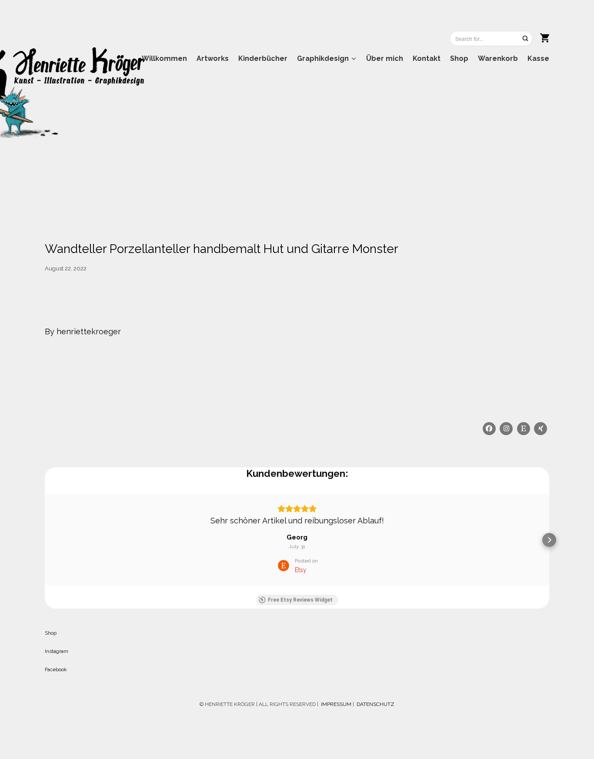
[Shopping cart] (544, 37)
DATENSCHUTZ (375, 704)
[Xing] (541, 428)
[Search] (525, 38)
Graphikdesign (323, 58)
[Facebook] (489, 428)
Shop (459, 58)
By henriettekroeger (83, 331)
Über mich (384, 58)
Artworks (213, 58)
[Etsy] (523, 428)
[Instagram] (506, 428)
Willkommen (164, 58)
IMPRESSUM (335, 704)
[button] (45, 540)
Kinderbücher (262, 58)
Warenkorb (498, 58)
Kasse (538, 58)
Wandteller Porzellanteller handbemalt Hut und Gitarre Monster (221, 249)
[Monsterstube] (162, 84)
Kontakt (426, 58)
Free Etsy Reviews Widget (300, 600)
